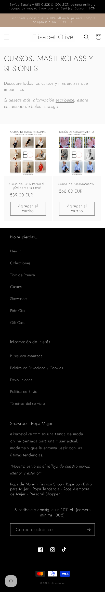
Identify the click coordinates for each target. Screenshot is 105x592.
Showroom (19, 298)
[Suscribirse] (89, 529)
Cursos (16, 287)
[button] (6, 37)
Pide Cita (17, 310)
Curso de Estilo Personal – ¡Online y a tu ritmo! (26, 186)
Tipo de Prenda (22, 275)
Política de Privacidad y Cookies (36, 368)
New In (16, 251)
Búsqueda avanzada (26, 356)
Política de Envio (23, 391)
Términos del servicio (27, 403)
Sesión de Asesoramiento (76, 184)
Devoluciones (21, 380)
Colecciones (20, 263)
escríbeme (65, 100)
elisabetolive (58, 583)
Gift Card (18, 322)
